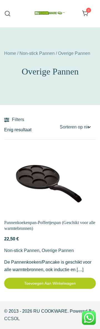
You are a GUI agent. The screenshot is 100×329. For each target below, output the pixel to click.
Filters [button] (18, 119)
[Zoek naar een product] (7, 13)
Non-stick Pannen (37, 53)
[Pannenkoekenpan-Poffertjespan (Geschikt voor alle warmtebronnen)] (50, 183)
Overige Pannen (58, 250)
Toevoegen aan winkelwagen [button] (50, 283)
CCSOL (12, 318)
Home (10, 53)
